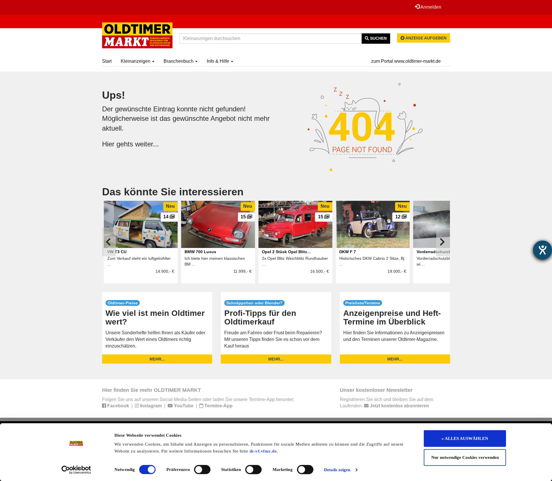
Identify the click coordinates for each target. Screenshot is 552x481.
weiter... (147, 144)
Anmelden (430, 7)
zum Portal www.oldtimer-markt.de (406, 61)
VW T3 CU (116, 251)
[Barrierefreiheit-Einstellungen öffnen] (542, 249)
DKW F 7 (347, 251)
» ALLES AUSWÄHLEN (465, 438)
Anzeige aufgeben (425, 38)
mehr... (157, 359)
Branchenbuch (179, 61)
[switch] (202, 469)
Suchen (378, 38)
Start (107, 61)
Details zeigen (337, 469)
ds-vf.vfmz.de (263, 451)
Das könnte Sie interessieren (173, 192)
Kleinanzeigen (136, 61)
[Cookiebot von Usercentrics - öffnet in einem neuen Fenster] (76, 469)
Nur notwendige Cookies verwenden (465, 457)
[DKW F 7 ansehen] (373, 224)
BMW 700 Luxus (200, 251)
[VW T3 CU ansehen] (141, 224)
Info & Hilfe (218, 61)
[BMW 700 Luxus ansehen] (218, 224)
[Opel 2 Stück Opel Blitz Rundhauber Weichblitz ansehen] (295, 224)
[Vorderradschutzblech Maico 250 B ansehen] (450, 224)
